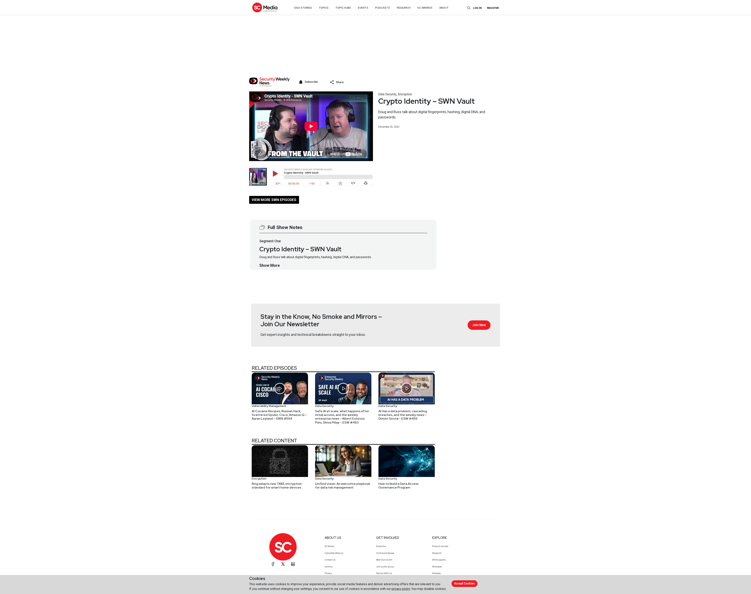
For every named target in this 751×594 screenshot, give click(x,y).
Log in (477, 7)
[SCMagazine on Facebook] (273, 564)
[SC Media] (264, 7)
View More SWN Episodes (274, 200)
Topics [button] (324, 7)
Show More (269, 265)
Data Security (387, 94)
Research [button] (404, 7)
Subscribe (381, 546)
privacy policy (401, 589)
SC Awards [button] (424, 7)
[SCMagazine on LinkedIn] (293, 564)
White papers (439, 559)
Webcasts (437, 566)
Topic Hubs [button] (343, 7)
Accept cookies (464, 583)
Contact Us (330, 559)
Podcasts (436, 573)
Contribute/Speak (385, 553)
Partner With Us (384, 573)
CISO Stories (303, 7)
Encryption (405, 94)
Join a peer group (385, 566)
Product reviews (440, 546)
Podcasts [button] (382, 7)
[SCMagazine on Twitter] (283, 564)
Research (437, 553)
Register (493, 7)
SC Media (329, 546)
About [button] (444, 7)
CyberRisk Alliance (334, 553)
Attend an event (384, 559)
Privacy (328, 573)
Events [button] (363, 7)
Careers (328, 566)
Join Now (479, 325)
